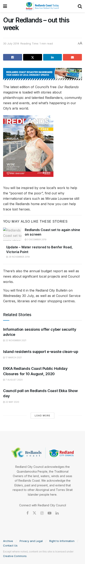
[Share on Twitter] (32, 57)
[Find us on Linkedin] (57, 513)
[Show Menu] (5, 6)
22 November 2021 (15, 340)
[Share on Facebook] (12, 57)
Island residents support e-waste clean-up (40, 351)
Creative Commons (15, 556)
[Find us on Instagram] (42, 513)
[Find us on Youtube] (49, 513)
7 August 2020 (14, 379)
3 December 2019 (36, 239)
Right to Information (61, 541)
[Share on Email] (72, 57)
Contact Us (10, 545)
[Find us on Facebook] (27, 513)
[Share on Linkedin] (52, 57)
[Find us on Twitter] (34, 513)
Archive (8, 541)
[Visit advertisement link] (42, 74)
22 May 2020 (12, 402)
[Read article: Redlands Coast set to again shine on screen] (12, 234)
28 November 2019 (19, 257)
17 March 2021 (13, 357)
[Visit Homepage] (42, 6)
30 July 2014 (11, 43)
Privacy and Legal (31, 541)
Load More (42, 415)
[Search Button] (80, 6)
